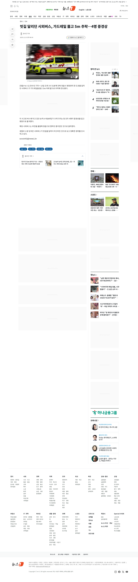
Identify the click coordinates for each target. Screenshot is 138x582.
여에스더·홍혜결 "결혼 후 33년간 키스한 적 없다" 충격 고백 (109, 297)
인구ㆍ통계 (39, 487)
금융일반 (103, 480)
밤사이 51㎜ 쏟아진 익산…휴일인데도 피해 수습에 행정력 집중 (32, 163)
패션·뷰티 (117, 496)
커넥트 (122, 6)
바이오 (38, 514)
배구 (76, 526)
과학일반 (25, 531)
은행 (102, 484)
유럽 (50, 487)
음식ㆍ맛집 (52, 545)
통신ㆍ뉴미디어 (27, 519)
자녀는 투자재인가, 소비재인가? (108, 439)
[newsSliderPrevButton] (112, 69)
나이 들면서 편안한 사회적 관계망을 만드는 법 (108, 449)
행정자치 (64, 480)
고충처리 (85, 554)
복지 (24, 487)
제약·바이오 (39, 519)
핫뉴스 (93, 274)
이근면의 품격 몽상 (104, 456)
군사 (89, 482)
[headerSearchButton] (17, 6)
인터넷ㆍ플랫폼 (27, 517)
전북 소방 (49, 149)
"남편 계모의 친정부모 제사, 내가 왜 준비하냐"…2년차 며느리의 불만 (109, 280)
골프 (76, 531)
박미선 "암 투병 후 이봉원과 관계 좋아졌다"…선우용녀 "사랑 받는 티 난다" (109, 315)
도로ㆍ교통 (52, 538)
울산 (63, 505)
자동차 (116, 487)
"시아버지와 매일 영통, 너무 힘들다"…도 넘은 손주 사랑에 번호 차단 (109, 289)
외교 (76, 477)
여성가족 (25, 498)
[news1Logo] (18, 564)
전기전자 (116, 484)
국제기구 (51, 498)
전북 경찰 (40, 149)
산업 (115, 477)
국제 (50, 477)
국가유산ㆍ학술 (53, 524)
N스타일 (64, 531)
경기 (63, 484)
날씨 (24, 494)
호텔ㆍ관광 (117, 501)
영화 (63, 521)
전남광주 (64, 498)
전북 (63, 496)
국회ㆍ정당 (13, 482)
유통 (115, 491)
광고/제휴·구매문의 (63, 554)
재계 (115, 482)
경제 (37, 477)
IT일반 (25, 524)
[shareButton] (12, 29)
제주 (63, 507)
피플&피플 (52, 501)
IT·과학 (26, 514)
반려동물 (51, 540)
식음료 (116, 498)
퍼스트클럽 (117, 531)
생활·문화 (52, 514)
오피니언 (94, 420)
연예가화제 (65, 517)
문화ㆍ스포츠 (92, 489)
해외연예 (64, 526)
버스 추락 (32, 149)
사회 (24, 477)
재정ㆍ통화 (39, 482)
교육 (24, 484)
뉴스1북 (116, 528)
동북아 (51, 480)
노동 (24, 489)
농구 (76, 528)
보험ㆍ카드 (104, 487)
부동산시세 (13, 524)
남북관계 (90, 491)
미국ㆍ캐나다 (53, 482)
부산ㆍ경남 (65, 503)
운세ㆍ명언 (52, 535)
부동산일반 (13, 517)
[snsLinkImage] (115, 572)
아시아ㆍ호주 (53, 484)
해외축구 (77, 524)
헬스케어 (38, 521)
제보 (127, 6)
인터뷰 (64, 528)
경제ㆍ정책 (39, 480)
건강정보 (51, 531)
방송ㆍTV (65, 519)
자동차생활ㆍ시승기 (54, 542)
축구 (76, 521)
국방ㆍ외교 (78, 480)
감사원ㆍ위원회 (14, 484)
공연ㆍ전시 (52, 517)
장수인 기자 (26, 34)
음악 (63, 524)
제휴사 (103, 514)
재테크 (103, 494)
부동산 (12, 514)
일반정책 (12, 519)
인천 (63, 487)
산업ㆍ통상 (39, 484)
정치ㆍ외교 (91, 480)
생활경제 (116, 494)
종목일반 (77, 533)
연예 (92, 171)
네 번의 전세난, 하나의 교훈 (108, 427)
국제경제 (51, 494)
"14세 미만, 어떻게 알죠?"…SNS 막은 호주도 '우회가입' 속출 (38, 2)
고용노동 (38, 489)
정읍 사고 (23, 149)
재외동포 (77, 484)
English (81, 10)
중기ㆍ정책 (117, 489)
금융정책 (103, 482)
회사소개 (52, 554)
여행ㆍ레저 (52, 533)
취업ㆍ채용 (117, 503)
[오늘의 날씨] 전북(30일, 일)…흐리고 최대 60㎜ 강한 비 (64, 163)
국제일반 (51, 505)
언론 (50, 528)
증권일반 (103, 489)
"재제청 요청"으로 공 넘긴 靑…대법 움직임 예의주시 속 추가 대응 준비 (111, 2)
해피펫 (56, 10)
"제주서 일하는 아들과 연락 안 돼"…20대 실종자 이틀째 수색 (103, 109)
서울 (63, 482)
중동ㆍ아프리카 (53, 489)
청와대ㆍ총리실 (14, 480)
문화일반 (51, 526)
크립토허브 (49, 10)
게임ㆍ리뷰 (26, 528)
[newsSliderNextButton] (117, 69)
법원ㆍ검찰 (26, 482)
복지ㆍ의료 (39, 517)
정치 (11, 477)
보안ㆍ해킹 (26, 526)
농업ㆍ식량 (39, 491)
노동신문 (88, 10)
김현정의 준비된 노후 (104, 445)
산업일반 (116, 480)
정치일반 (12, 487)
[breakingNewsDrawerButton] (15, 6)
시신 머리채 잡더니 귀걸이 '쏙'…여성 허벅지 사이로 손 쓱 (109, 306)
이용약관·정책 (76, 554)
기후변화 (51, 496)
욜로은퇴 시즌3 (103, 435)
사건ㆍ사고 (26, 480)
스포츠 (93, 194)
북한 (89, 477)
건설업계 (12, 526)
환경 (24, 491)
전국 (21, 21)
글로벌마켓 (104, 519)
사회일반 (25, 501)
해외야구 (77, 519)
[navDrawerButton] (11, 6)
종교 (50, 521)
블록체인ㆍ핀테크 (106, 496)
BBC (102, 517)
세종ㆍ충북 (65, 491)
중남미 (51, 491)
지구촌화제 (52, 503)
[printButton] (12, 45)
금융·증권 (104, 477)
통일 (76, 482)
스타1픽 (116, 521)
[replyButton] (12, 34)
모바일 (25, 521)
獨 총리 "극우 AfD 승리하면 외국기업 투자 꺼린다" (73, 2)
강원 (63, 489)
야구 (76, 517)
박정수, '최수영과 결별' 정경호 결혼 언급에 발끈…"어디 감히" (103, 75)
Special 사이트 (119, 514)
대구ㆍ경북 (65, 501)
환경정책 (38, 494)
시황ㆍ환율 (104, 491)
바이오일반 (39, 524)
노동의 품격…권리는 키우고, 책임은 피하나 (107, 460)
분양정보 (12, 521)
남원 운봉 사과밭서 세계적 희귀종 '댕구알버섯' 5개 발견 (103, 101)
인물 (24, 496)
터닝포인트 (117, 526)
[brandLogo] (69, 8)
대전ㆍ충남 (65, 494)
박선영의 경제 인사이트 (105, 424)
